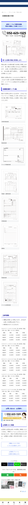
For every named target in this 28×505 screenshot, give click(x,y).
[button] (24, 464)
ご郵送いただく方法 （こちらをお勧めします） (14, 444)
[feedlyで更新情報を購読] (7, 474)
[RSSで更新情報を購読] (20, 474)
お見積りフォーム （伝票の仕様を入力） (14, 453)
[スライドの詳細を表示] (13, 485)
